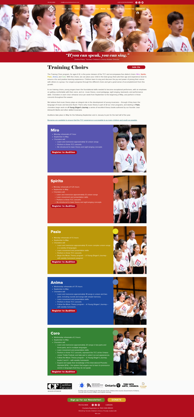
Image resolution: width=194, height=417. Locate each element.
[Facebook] (139, 3)
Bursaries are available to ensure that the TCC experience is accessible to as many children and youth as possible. (92, 120)
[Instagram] (136, 3)
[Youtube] (142, 3)
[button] (70, 8)
